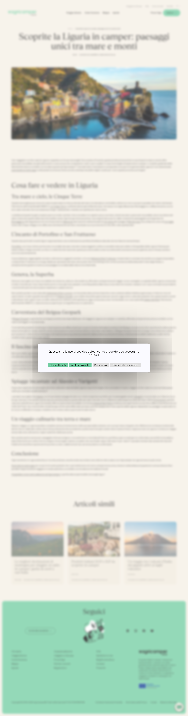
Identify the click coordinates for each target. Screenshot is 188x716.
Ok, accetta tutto (58, 365)
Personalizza (100, 365)
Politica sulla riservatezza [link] (125, 365)
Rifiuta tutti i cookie (80, 365)
